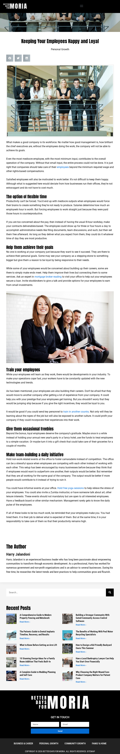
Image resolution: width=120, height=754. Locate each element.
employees (62, 167)
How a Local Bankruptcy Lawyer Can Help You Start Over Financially (95, 660)
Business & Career (23, 743)
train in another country (76, 411)
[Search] (110, 592)
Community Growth (75, 743)
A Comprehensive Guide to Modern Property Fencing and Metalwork (35, 617)
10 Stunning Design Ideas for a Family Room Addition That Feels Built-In (37, 660)
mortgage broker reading (48, 276)
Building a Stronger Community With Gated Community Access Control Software (92, 618)
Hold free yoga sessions (70, 488)
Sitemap (91, 751)
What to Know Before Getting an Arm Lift (38, 645)
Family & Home (99, 743)
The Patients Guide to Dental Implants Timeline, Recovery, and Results (37, 633)
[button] (81, 5)
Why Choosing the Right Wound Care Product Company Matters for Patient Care (93, 675)
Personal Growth (60, 49)
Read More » (25, 622)
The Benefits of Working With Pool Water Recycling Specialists (94, 633)
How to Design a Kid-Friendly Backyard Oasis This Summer (94, 647)
